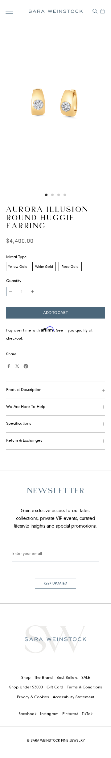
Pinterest (70, 714)
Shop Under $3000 (26, 687)
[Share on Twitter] (17, 366)
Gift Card (55, 687)
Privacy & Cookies (33, 697)
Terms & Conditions (84, 687)
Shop (26, 678)
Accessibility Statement (73, 697)
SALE (85, 678)
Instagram (49, 714)
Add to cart (55, 312)
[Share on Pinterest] (25, 366)
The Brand (43, 678)
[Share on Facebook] (8, 366)
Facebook (27, 714)
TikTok (87, 714)
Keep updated (55, 583)
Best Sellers (67, 678)
